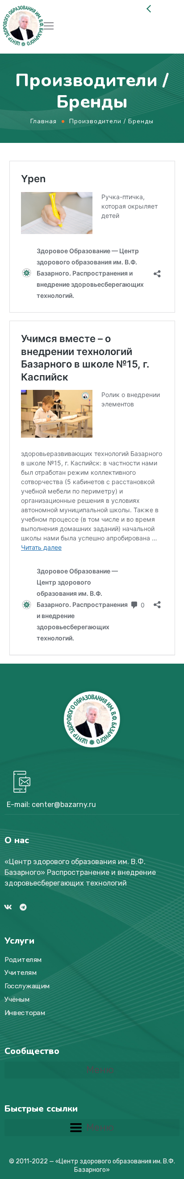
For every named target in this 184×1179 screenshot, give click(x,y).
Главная (43, 121)
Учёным (16, 999)
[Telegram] (23, 907)
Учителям (20, 973)
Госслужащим (27, 986)
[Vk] (8, 907)
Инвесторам (24, 1012)
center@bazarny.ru (64, 804)
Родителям (23, 959)
